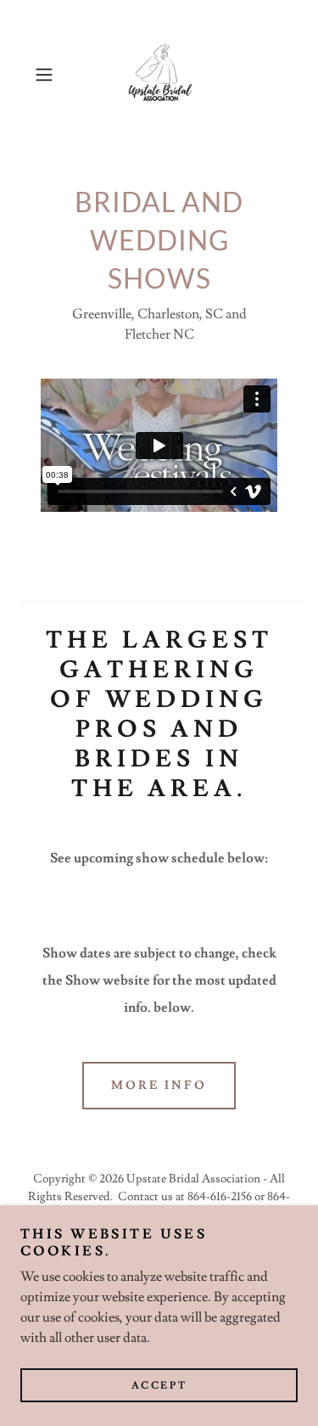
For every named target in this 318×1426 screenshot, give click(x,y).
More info (159, 1085)
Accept (159, 1385)
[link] (159, 75)
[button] (47, 75)
